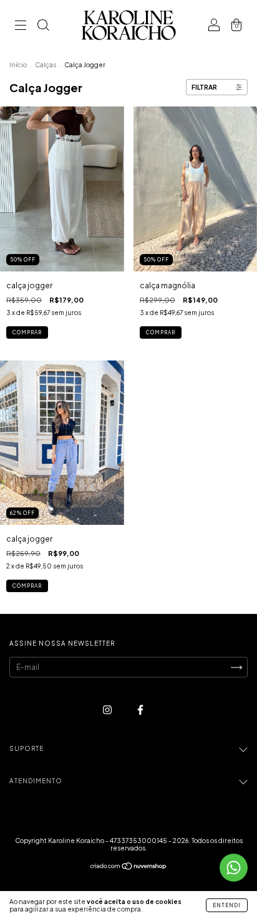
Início (18, 64)
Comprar (27, 332)
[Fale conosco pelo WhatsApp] (234, 868)
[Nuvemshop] (129, 867)
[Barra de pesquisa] (43, 26)
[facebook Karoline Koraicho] (140, 710)
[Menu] (20, 26)
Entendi (227, 905)
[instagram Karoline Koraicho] (108, 710)
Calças (45, 64)
